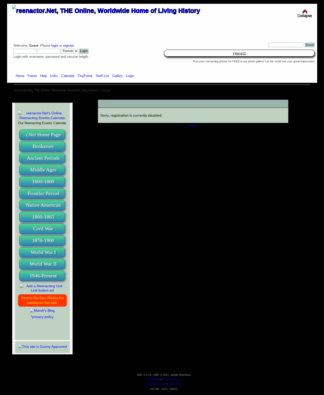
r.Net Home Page (43, 134)
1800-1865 (43, 217)
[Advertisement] (162, 98)
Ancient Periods (43, 158)
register (68, 45)
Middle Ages (43, 169)
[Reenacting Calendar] (42, 118)
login (54, 45)
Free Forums (172, 379)
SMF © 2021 (161, 374)
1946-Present (43, 275)
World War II (43, 264)
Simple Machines (180, 374)
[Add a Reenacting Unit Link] (42, 290)
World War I (43, 252)
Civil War (43, 228)
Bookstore (43, 146)
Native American (43, 205)
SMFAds (153, 379)
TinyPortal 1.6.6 (155, 383)
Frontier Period (43, 193)
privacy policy (43, 317)
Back (193, 125)
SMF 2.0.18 (144, 374)
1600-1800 (43, 181)
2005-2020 (175, 383)
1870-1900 (43, 240)
